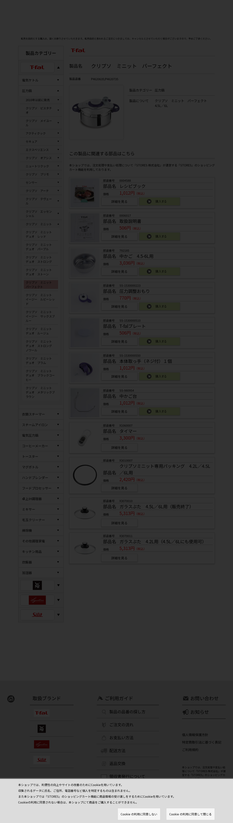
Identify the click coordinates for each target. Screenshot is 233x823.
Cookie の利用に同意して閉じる (190, 814)
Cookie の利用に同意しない (139, 814)
